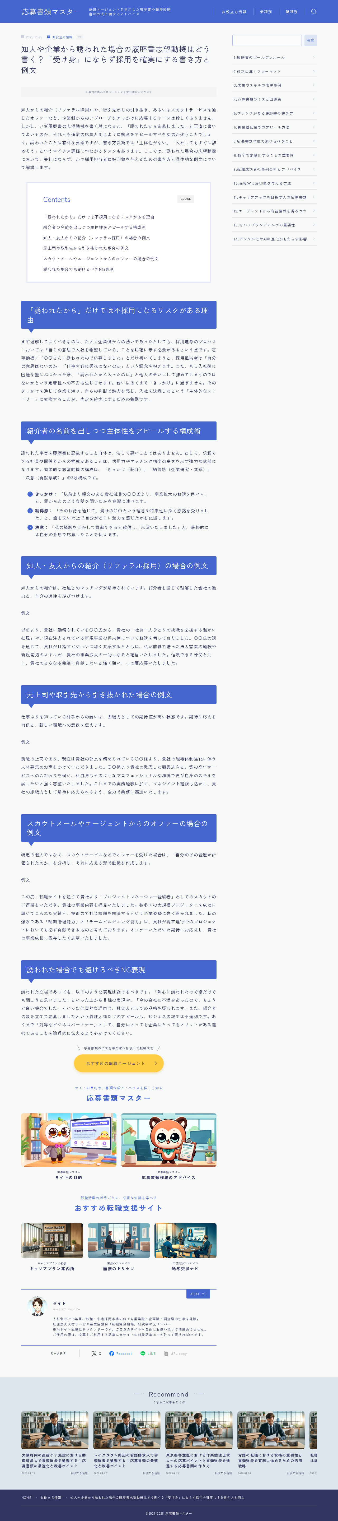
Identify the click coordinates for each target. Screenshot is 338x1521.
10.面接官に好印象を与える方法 (262, 183)
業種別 (266, 11)
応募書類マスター (51, 12)
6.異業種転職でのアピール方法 (262, 127)
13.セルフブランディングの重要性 (264, 225)
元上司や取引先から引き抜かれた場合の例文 (86, 248)
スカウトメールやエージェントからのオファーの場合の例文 (101, 258)
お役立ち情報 (234, 11)
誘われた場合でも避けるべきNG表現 (78, 269)
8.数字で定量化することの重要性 (264, 155)
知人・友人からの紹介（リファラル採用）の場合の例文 (96, 237)
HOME (26, 1497)
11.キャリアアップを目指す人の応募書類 (270, 197)
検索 (310, 40)
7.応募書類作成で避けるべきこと (263, 141)
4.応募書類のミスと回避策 (258, 99)
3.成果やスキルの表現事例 (258, 85)
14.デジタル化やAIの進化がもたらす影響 (270, 239)
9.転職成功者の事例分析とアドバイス (268, 169)
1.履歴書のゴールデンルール (259, 57)
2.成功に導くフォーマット (257, 71)
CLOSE (186, 198)
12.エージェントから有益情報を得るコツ (270, 211)
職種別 (292, 11)
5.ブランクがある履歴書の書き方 (263, 113)
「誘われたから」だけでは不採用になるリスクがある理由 (98, 217)
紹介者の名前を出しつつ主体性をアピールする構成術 (94, 227)
